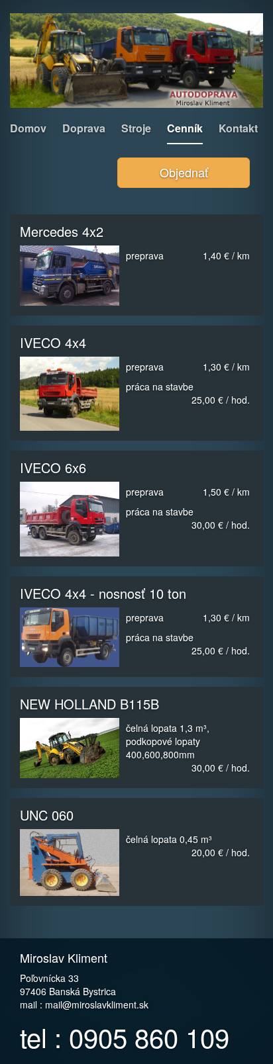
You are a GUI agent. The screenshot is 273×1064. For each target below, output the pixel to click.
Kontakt (238, 128)
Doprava (83, 128)
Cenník (185, 128)
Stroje (136, 128)
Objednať (184, 172)
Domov (28, 128)
